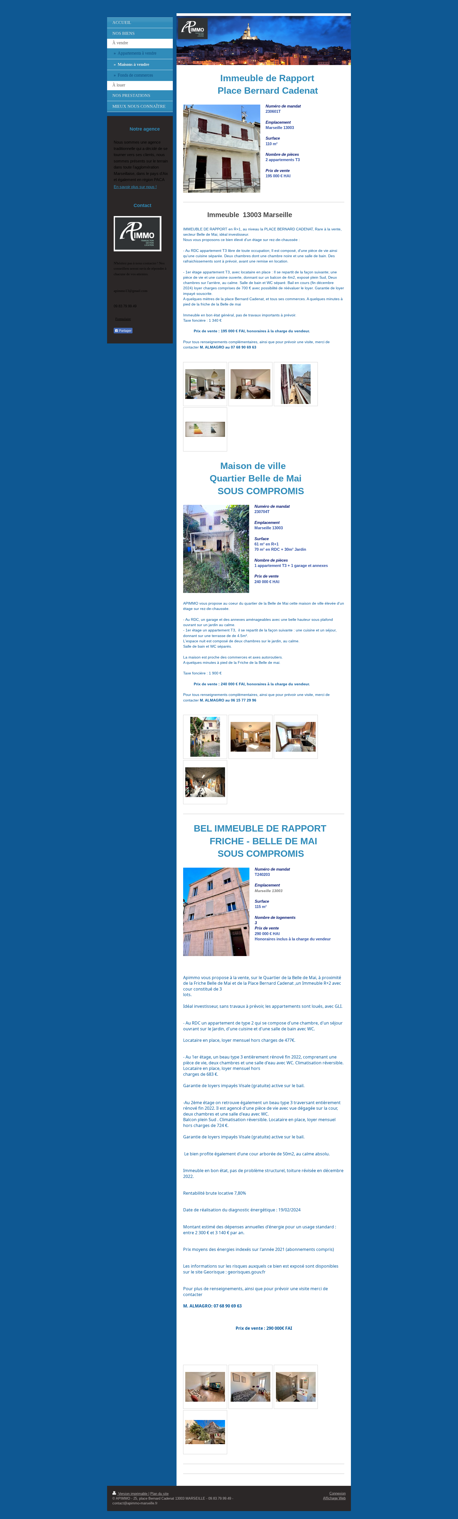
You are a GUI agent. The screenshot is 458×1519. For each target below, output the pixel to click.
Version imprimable (132, 1494)
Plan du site (159, 1494)
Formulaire (123, 319)
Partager (124, 331)
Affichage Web (334, 1498)
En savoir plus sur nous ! (135, 187)
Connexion (337, 1493)
